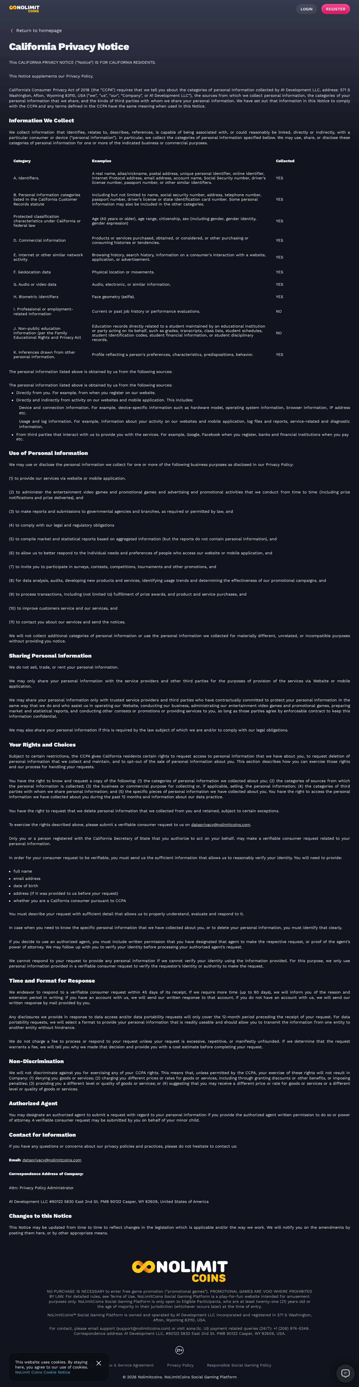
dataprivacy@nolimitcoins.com (220, 824)
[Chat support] (346, 1374)
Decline (98, 1363)
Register (336, 9)
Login (306, 9)
